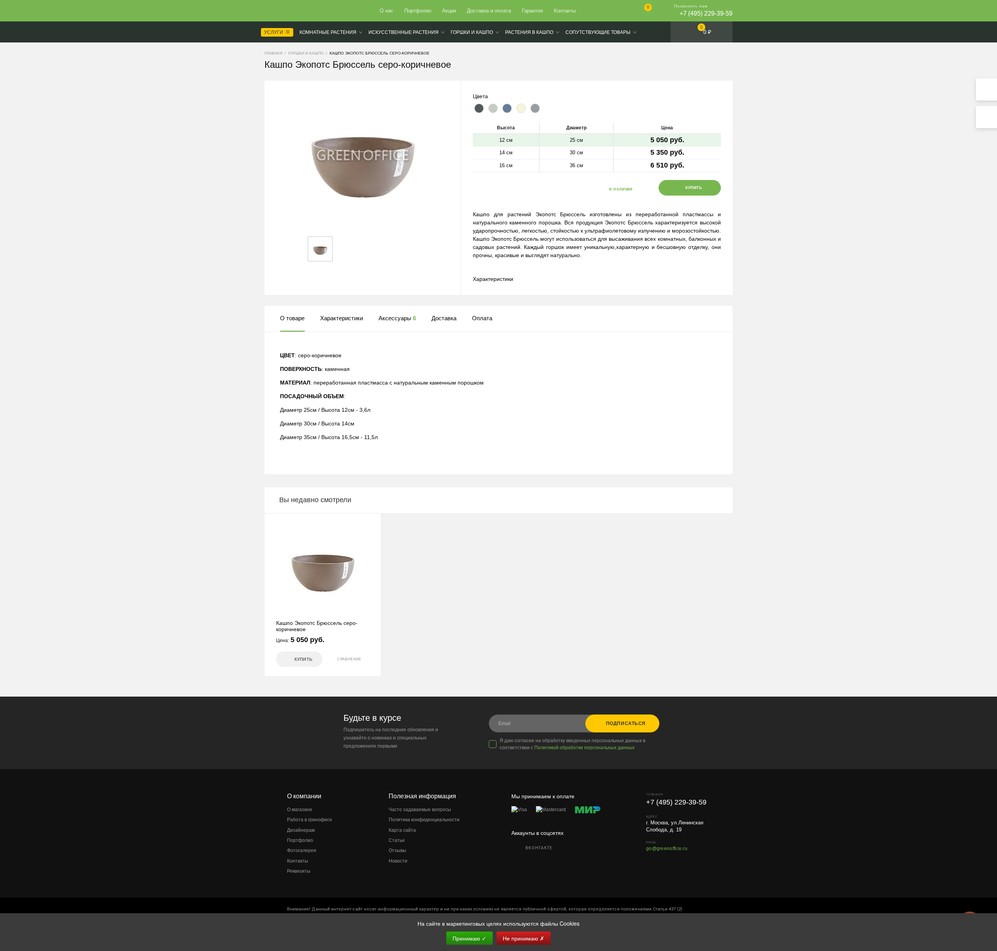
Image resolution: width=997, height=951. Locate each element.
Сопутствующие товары (598, 32)
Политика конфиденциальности (424, 819)
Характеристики (493, 279)
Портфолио (417, 11)
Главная (292, 11)
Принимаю (469, 938)
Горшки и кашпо (472, 32)
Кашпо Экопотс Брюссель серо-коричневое (317, 626)
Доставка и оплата (489, 11)
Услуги (274, 32)
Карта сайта (402, 830)
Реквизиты (298, 871)
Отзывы (397, 850)
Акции (449, 11)
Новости (398, 861)
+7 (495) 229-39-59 (706, 13)
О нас (386, 11)
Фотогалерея (301, 850)
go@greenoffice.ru (666, 848)
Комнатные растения (327, 32)
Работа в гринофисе (309, 819)
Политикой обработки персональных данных (584, 747)
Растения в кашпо (529, 32)
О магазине (299, 809)
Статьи (397, 840)
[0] (642, 11)
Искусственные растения (403, 32)
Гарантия (532, 11)
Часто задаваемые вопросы (420, 809)
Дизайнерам (301, 830)
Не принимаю (523, 938)
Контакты (565, 11)
